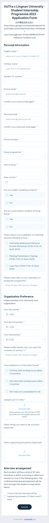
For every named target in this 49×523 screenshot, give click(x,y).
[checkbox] (24, 246)
